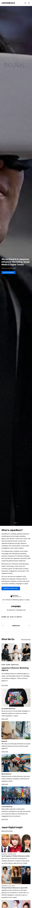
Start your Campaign (8, 272)
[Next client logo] (28, 626)
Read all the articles (7, 831)
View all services (26, 639)
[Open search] (25, 3)
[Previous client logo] (3, 626)
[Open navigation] (29, 3)
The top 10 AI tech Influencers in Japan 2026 (14, 888)
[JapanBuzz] (8, 3)
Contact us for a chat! (11, 588)
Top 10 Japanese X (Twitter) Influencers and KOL (15, 856)
